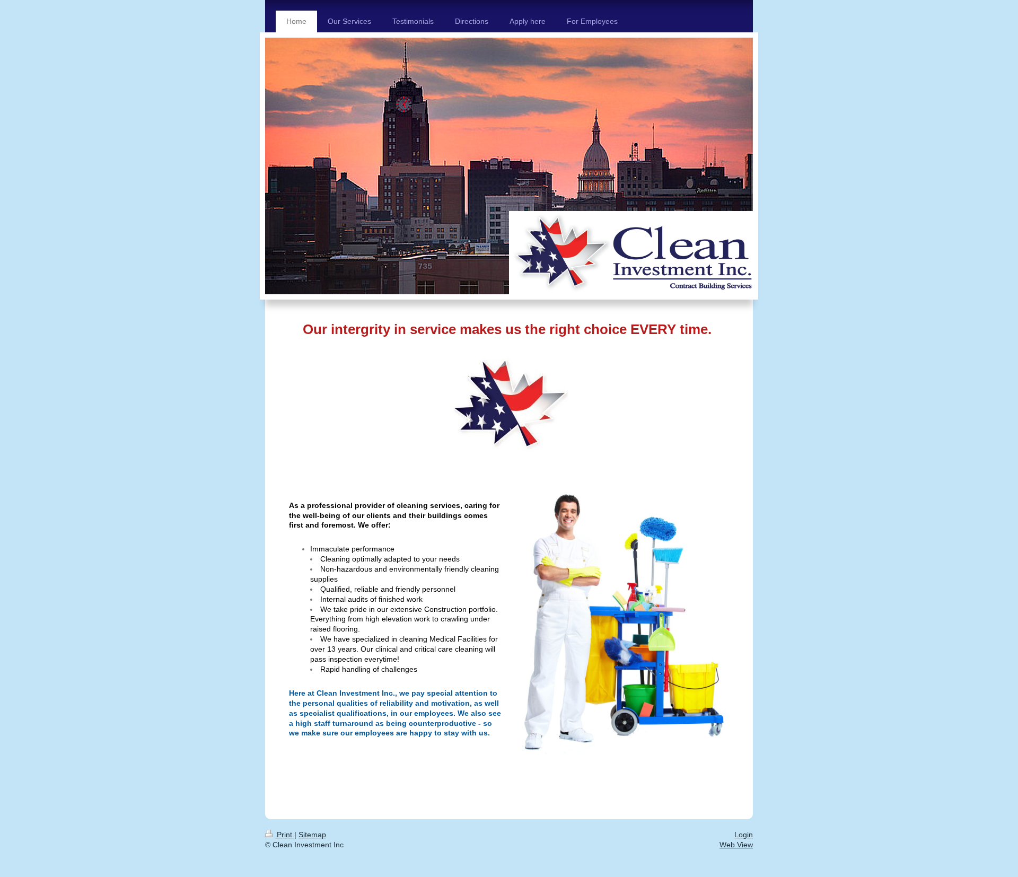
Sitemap (312, 834)
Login (743, 834)
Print (284, 834)
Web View (736, 844)
